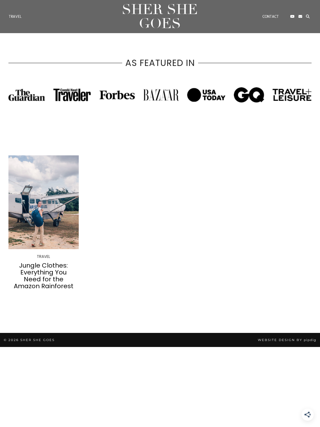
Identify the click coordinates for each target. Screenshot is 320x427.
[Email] (300, 17)
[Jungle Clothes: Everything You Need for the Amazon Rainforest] (43, 202)
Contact (270, 16)
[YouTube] (292, 17)
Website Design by (287, 340)
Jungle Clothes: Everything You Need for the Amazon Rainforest (43, 275)
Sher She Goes (160, 17)
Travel (15, 16)
